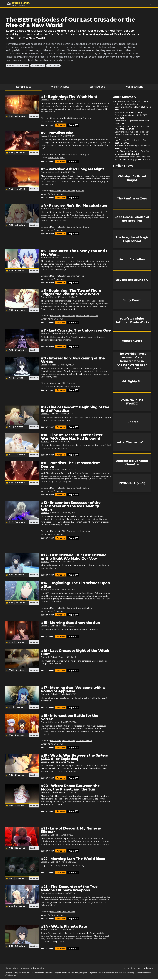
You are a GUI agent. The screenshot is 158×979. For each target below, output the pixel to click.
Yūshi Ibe (80, 191)
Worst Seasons (134, 87)
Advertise (25, 968)
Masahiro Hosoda (58, 118)
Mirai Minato (72, 118)
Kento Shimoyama (56, 121)
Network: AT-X (38, 66)
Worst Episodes (60, 87)
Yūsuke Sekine (82, 488)
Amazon (61, 125)
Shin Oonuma (84, 118)
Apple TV (73, 125)
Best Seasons (97, 87)
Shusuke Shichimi (84, 608)
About (16, 968)
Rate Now (34, 116)
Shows (8, 968)
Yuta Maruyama (83, 154)
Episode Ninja (147, 968)
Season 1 (45, 100)
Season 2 (45, 333)
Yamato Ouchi (82, 227)
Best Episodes (23, 87)
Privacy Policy (37, 968)
